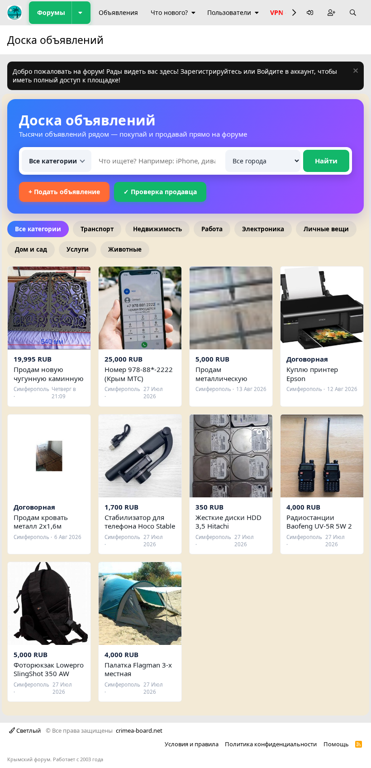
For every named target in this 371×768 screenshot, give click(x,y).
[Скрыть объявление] (354, 71)
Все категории (38, 229)
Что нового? (169, 12)
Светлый (28, 730)
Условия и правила (192, 744)
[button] (80, 12)
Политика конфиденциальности (271, 744)
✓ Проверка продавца (160, 191)
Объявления (118, 12)
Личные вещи (326, 229)
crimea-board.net (139, 730)
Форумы (51, 12)
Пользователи (229, 12)
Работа (212, 229)
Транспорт (97, 229)
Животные (125, 249)
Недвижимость (157, 229)
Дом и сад (31, 249)
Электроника (263, 229)
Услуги (78, 249)
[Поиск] (353, 13)
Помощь (336, 744)
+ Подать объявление (64, 191)
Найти (326, 160)
